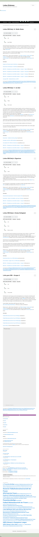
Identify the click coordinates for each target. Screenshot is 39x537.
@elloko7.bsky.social (8, 441)
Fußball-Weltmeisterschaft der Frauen (10, 82)
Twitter (21, 55)
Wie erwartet (9, 469)
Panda (4, 468)
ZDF (3, 184)
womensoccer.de (6, 237)
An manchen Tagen (6, 453)
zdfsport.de (23, 184)
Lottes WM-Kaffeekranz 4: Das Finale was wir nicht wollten (12, 456)
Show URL (18, 35)
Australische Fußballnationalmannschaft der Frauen (15, 81)
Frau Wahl (4, 469)
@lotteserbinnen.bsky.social (12, 438)
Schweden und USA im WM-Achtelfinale (9, 140)
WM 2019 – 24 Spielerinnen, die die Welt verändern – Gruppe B (13, 147)
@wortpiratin (8, 49)
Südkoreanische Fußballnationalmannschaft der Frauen (27, 152)
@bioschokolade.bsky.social (8, 440)
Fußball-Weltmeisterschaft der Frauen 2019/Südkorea (12, 318)
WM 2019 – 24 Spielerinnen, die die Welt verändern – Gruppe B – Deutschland (16, 71)
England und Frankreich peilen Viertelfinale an (10, 64)
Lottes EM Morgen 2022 (9, 509)
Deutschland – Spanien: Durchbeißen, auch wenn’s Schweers (13, 198)
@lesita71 (31, 179)
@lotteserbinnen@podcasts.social (13, 432)
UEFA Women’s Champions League (15, 522)
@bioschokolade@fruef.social (8, 434)
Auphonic (13, 444)
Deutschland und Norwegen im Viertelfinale (10, 66)
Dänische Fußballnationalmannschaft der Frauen (24, 493)
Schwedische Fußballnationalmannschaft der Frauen (15, 517)
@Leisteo (21, 114)
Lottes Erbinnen (8, 5)
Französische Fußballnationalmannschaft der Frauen (12, 150)
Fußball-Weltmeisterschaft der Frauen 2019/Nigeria (11, 315)
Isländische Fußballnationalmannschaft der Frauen (10, 504)
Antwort (4, 153)
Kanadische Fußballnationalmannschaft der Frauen (27, 507)
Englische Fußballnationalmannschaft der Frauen (16, 495)
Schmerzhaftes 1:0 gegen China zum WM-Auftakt (11, 260)
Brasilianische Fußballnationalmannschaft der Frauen (24, 485)
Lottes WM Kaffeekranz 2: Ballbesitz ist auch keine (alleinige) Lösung (17, 468)
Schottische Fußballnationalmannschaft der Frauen (10, 516)
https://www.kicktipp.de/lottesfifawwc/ (9, 304)
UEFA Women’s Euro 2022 (10, 524)
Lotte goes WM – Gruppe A (11, 275)
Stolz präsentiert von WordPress (21, 531)
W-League (23, 524)
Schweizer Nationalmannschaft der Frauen (9, 519)
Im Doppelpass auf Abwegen (12, 472)
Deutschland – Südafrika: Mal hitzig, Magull (10, 137)
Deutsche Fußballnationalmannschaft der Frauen (15, 205)
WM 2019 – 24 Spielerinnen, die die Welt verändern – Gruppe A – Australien (15, 76)
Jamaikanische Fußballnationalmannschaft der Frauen (10, 506)
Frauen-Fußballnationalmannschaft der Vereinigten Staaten (15, 498)
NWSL (24, 515)
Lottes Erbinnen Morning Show (23, 509)
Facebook (24, 55)
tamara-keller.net (5, 325)
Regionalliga (29, 515)
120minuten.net (31, 114)
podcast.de (5, 424)
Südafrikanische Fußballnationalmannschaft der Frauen (11, 152)
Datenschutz (32, 22)
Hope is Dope (5, 450)
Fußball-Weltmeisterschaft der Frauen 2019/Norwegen (12, 320)
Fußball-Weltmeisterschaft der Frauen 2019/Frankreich (12, 323)
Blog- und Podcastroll (15, 22)
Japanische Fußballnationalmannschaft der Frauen (25, 506)
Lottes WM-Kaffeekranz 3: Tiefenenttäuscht (9, 459)
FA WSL (31, 495)
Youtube (28, 55)
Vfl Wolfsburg (20, 524)
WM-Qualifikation (28, 524)
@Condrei (12, 115)
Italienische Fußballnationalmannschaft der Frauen (12, 505)
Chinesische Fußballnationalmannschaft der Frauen (15, 267)
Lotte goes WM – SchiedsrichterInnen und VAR (11, 78)
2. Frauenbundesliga (8, 484)
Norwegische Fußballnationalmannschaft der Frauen (12, 151)
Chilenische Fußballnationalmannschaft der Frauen (10, 486)
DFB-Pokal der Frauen (10, 493)
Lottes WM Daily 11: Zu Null (11, 88)
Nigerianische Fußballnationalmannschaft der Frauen (24, 82)
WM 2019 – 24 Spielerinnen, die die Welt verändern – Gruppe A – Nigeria (15, 69)
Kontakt (10, 22)
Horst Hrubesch (30, 502)
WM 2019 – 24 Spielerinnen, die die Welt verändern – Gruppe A (13, 145)
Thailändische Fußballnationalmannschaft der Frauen (25, 520)
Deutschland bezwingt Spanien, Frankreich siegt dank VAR (12, 195)
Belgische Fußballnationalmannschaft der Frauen (9, 485)
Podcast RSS (6, 418)
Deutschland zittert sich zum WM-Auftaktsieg (10, 258)
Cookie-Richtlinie (27, 478)
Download (14, 35)
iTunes (5, 420)
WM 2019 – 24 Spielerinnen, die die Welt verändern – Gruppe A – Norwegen (15, 74)
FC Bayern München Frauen (8, 496)
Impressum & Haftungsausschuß (7, 446)
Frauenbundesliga (9, 500)
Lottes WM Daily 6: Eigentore (12, 158)
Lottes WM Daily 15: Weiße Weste (13, 29)
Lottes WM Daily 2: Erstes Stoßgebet (14, 213)
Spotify (31, 55)
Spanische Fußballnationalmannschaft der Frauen (28, 151)
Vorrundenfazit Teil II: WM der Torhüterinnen (10, 142)
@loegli (24, 298)
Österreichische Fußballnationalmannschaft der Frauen (12, 525)
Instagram (4, 56)
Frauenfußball (18, 500)
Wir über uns (5, 22)
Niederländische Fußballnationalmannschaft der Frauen (16, 512)
